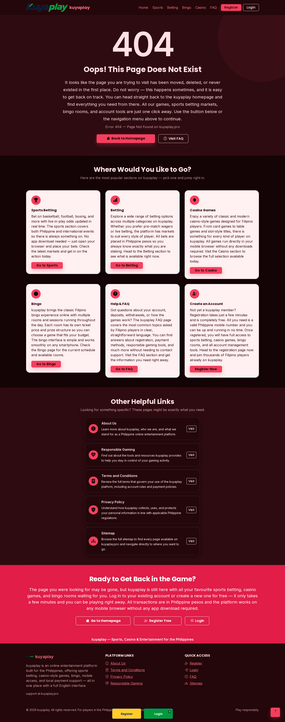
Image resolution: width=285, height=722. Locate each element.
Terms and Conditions (127, 670)
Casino (200, 7)
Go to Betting (127, 265)
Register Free (160, 620)
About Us (118, 663)
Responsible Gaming (126, 683)
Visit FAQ (176, 138)
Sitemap (196, 683)
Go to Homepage (106, 620)
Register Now (206, 369)
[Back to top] (275, 712)
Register (231, 7)
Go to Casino (206, 270)
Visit (191, 429)
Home (143, 7)
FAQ (213, 7)
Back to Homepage (128, 138)
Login (251, 7)
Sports (157, 7)
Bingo (186, 7)
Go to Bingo (46, 364)
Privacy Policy (121, 677)
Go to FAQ (124, 369)
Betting (172, 7)
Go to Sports (47, 265)
